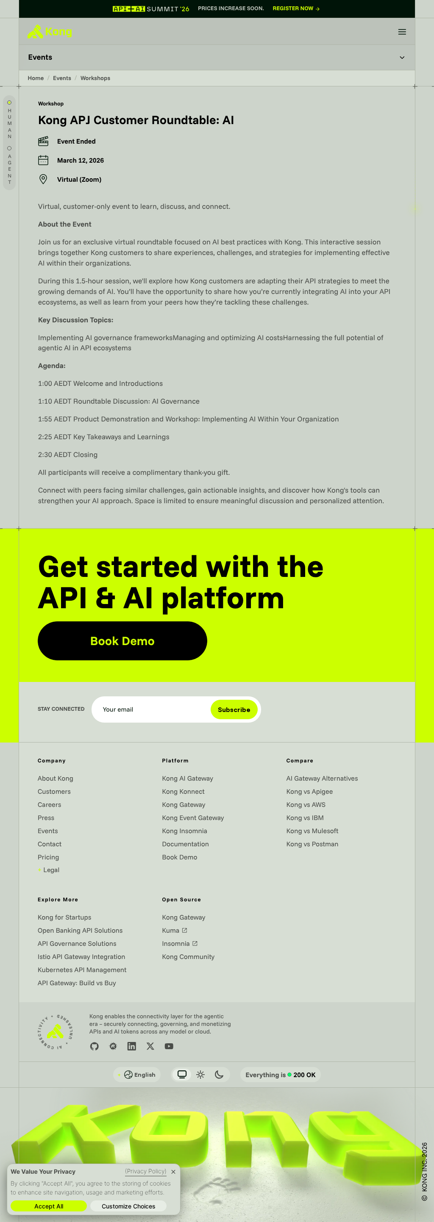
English (136, 1074)
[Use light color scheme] (200, 1075)
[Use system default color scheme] (181, 1075)
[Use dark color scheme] (219, 1075)
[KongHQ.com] (50, 31)
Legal (48, 869)
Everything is (280, 1074)
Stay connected (61, 709)
